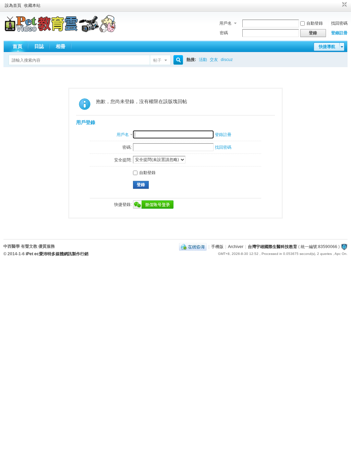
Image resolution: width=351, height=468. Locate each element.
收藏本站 (32, 5)
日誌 (39, 46)
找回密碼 (339, 23)
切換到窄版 (344, 5)
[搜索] (177, 60)
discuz (227, 59)
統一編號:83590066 (319, 246)
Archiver (235, 246)
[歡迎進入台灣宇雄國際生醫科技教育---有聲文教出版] (60, 30)
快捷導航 (327, 46)
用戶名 (225, 23)
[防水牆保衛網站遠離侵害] (344, 246)
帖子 (157, 60)
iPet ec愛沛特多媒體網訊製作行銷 (57, 253)
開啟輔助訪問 (338, 5)
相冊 (60, 46)
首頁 (17, 46)
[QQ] (193, 246)
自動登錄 (314, 23)
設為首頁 (13, 5)
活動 (203, 59)
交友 (214, 59)
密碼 (224, 32)
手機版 (217, 246)
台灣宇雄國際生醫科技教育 (272, 246)
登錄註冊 (339, 32)
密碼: (127, 147)
